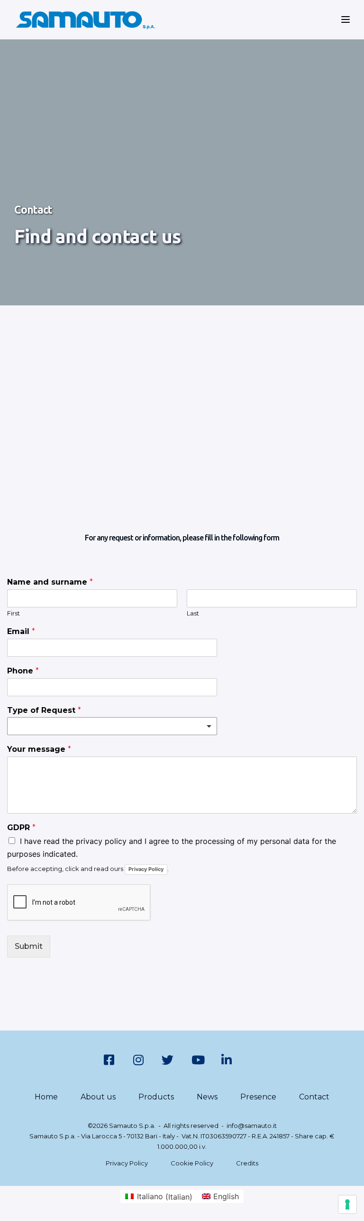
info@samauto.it (252, 1125)
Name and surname (50, 582)
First (13, 613)
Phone (23, 670)
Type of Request (44, 710)
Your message (39, 749)
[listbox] (112, 726)
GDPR (21, 827)
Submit (29, 946)
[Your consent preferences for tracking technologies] (347, 1204)
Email (21, 631)
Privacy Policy (146, 869)
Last (193, 613)
